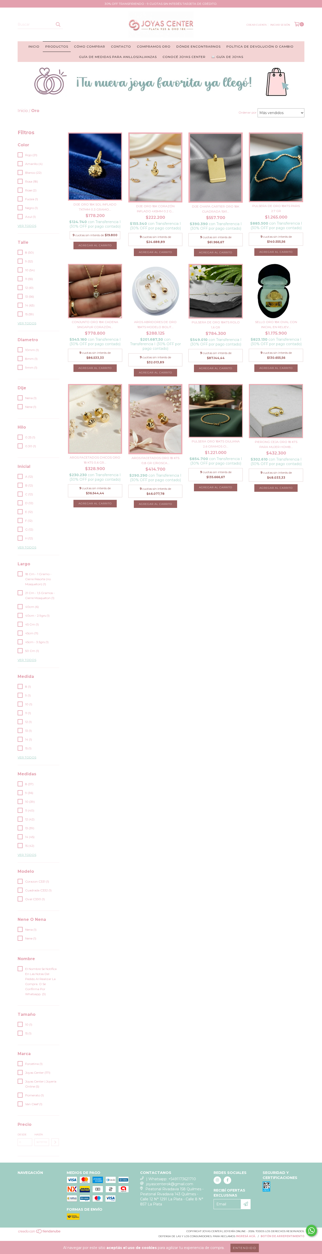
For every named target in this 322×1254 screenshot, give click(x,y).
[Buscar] (58, 24)
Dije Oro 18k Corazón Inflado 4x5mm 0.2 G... (155, 208)
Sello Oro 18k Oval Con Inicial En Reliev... (276, 324)
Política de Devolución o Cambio (260, 46)
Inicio (33, 46)
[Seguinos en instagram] (217, 1180)
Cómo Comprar (89, 46)
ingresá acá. (246, 1236)
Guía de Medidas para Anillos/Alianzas (118, 57)
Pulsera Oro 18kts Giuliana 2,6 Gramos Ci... (216, 443)
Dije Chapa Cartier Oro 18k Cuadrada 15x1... (215, 208)
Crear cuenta (257, 24)
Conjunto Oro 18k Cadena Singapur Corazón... (95, 324)
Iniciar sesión (280, 24)
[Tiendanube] (40, 1232)
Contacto (121, 46)
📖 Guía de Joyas (227, 57)
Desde (22, 1134)
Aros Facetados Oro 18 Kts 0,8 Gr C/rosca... (155, 460)
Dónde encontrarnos (198, 46)
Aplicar (55, 1142)
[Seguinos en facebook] (227, 1180)
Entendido (244, 1248)
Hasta (38, 1134)
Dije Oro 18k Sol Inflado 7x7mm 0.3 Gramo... (94, 206)
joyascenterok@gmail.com (169, 1184)
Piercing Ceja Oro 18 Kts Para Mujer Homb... (276, 444)
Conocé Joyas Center (184, 57)
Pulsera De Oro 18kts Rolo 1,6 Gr (216, 324)
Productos (56, 46)
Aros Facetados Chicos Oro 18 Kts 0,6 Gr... (95, 460)
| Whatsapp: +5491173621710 (171, 1179)
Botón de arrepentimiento (282, 1236)
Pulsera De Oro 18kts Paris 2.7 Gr (276, 208)
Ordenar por (247, 112)
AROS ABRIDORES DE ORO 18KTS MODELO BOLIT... (155, 324)
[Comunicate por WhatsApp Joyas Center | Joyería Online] (311, 1230)
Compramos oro (154, 46)
